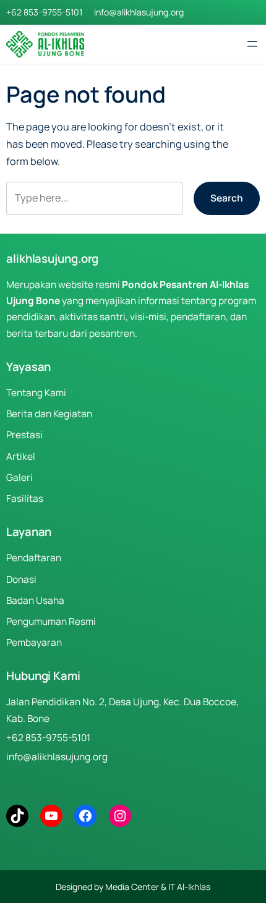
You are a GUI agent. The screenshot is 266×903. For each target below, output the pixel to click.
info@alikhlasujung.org (139, 12)
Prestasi (24, 434)
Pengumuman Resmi (51, 621)
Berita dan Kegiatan (49, 413)
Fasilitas (24, 498)
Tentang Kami (36, 392)
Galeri (19, 477)
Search (226, 198)
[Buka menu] (252, 43)
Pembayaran (34, 642)
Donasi (21, 579)
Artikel (20, 456)
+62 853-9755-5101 (44, 12)
